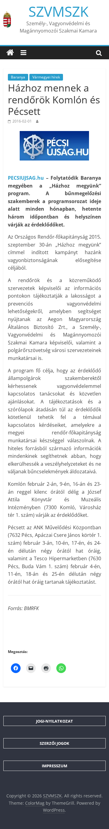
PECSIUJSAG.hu (26, 177)
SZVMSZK (58, 11)
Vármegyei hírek (46, 77)
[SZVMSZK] (10, 52)
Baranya (18, 77)
